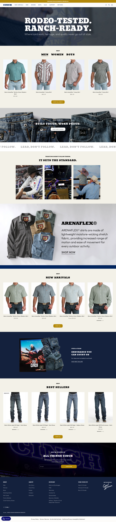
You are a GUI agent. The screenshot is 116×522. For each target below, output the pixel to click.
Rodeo (30, 490)
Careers (31, 493)
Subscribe (69, 466)
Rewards (31, 495)
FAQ (50, 487)
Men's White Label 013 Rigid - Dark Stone (44, 425)
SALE (45, 5)
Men (44, 54)
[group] (58, 236)
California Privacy (67, 519)
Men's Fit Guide (82, 485)
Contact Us (52, 493)
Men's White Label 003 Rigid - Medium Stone (72, 425)
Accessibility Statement (79, 519)
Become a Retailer (54, 498)
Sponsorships (52, 495)
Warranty (51, 490)
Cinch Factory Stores (8, 500)
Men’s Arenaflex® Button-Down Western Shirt (15, 93)
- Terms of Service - (44, 519)
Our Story (31, 485)
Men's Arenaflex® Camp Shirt (44, 92)
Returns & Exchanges (54, 485)
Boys (70, 54)
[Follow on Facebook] (4, 507)
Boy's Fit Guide (82, 490)
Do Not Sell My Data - (56, 519)
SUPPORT (52, 5)
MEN (27, 5)
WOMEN (33, 5)
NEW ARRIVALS (19, 5)
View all (58, 326)
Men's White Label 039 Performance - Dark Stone (100, 426)
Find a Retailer (7, 498)
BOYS (39, 5)
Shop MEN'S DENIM (58, 129)
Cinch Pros (31, 487)
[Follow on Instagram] (5, 507)
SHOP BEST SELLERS (77, 361)
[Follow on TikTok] (8, 507)
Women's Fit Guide (83, 487)
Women (57, 54)
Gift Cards (6, 495)
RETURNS (60, 5)
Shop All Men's (58, 102)
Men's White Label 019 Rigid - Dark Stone (15, 425)
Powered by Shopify (19, 512)
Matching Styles (7, 493)
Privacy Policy (35, 519)
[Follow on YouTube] (7, 507)
